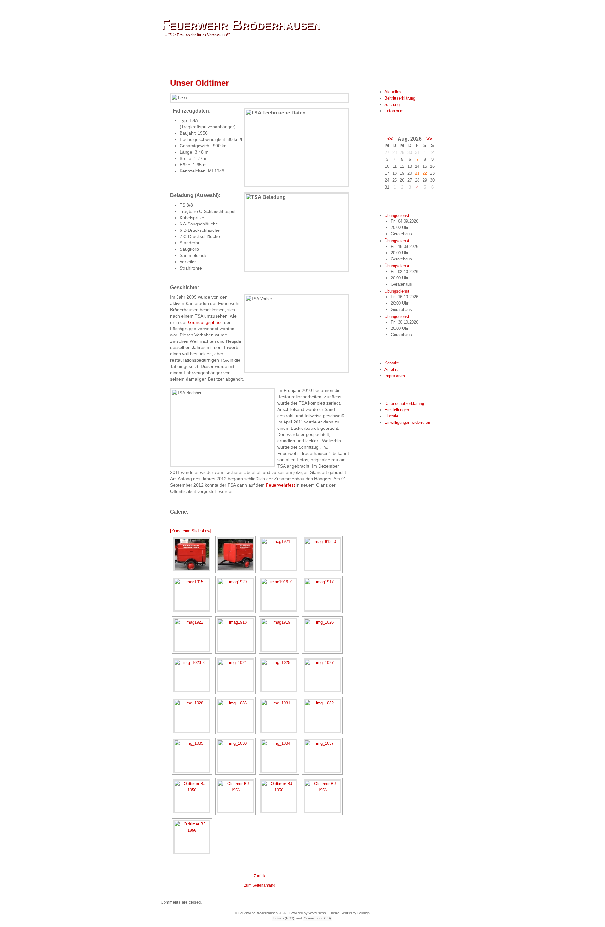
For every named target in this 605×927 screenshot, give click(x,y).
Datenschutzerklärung (404, 403)
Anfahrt (391, 369)
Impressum (394, 375)
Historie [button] (391, 416)
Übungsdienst (396, 215)
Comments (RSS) (317, 918)
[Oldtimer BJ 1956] (191, 796)
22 (425, 173)
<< (390, 139)
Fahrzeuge (259, 56)
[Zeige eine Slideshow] (190, 530)
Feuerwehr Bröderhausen (240, 24)
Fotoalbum (394, 110)
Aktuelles (392, 92)
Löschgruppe (200, 56)
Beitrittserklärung (399, 98)
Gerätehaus (292, 56)
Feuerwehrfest (280, 484)
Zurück (259, 876)
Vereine (230, 56)
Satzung (392, 104)
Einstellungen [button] (396, 409)
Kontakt (391, 363)
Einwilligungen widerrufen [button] (407, 422)
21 (417, 173)
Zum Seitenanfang (259, 885)
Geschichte (325, 56)
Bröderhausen (362, 56)
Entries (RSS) (283, 918)
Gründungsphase (205, 322)
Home (171, 56)
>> (429, 139)
